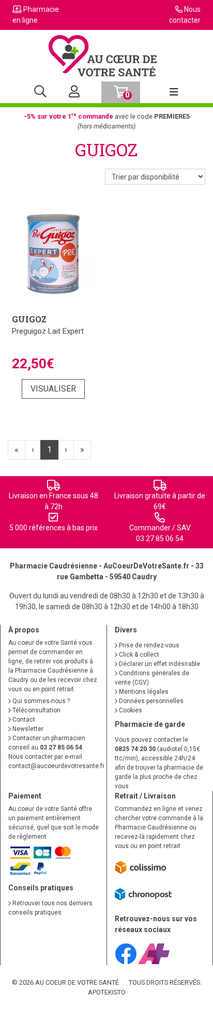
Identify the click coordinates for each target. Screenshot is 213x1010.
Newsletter (27, 728)
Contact (23, 719)
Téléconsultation (35, 710)
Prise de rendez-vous (148, 645)
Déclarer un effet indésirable (158, 663)
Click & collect (138, 654)
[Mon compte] (70, 92)
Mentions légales (143, 691)
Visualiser (53, 389)
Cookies (129, 710)
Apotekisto (107, 992)
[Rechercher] (40, 92)
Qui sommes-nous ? (40, 701)
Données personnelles (150, 701)
